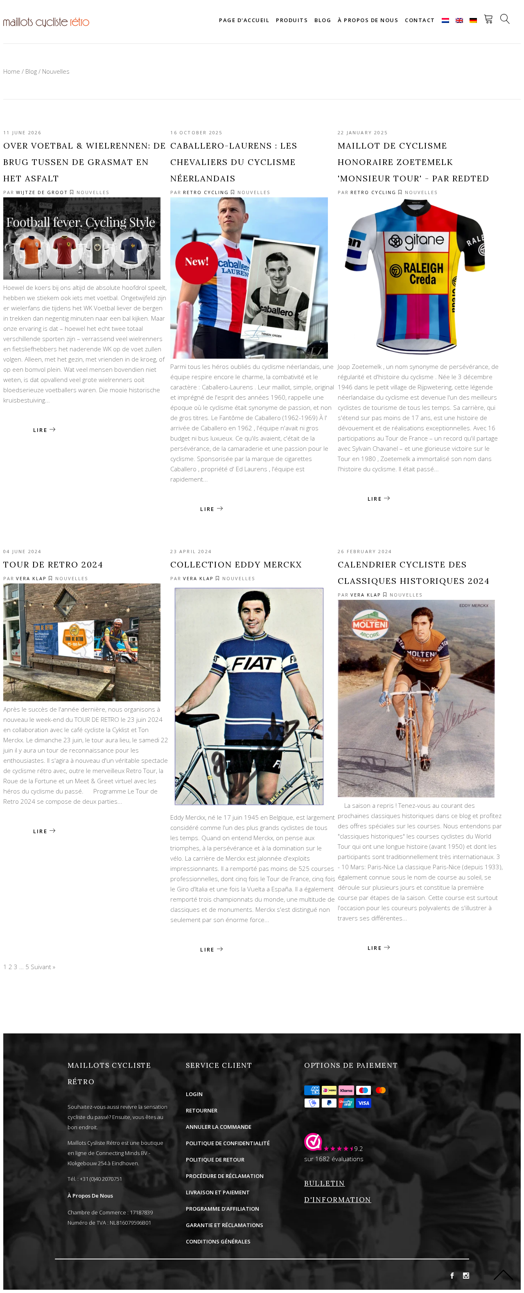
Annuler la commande (218, 1126)
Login (194, 1094)
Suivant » (43, 967)
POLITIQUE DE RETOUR (215, 1159)
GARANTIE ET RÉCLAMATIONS (224, 1225)
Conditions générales (218, 1241)
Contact (420, 20)
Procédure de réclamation (225, 1176)
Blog (322, 20)
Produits (292, 20)
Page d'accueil (244, 20)
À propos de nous (368, 20)
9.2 (358, 1148)
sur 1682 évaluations (334, 1159)
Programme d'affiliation (222, 1208)
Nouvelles (93, 192)
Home (11, 71)
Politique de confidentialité (228, 1143)
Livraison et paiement (218, 1192)
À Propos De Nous (90, 1195)
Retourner (201, 1110)
